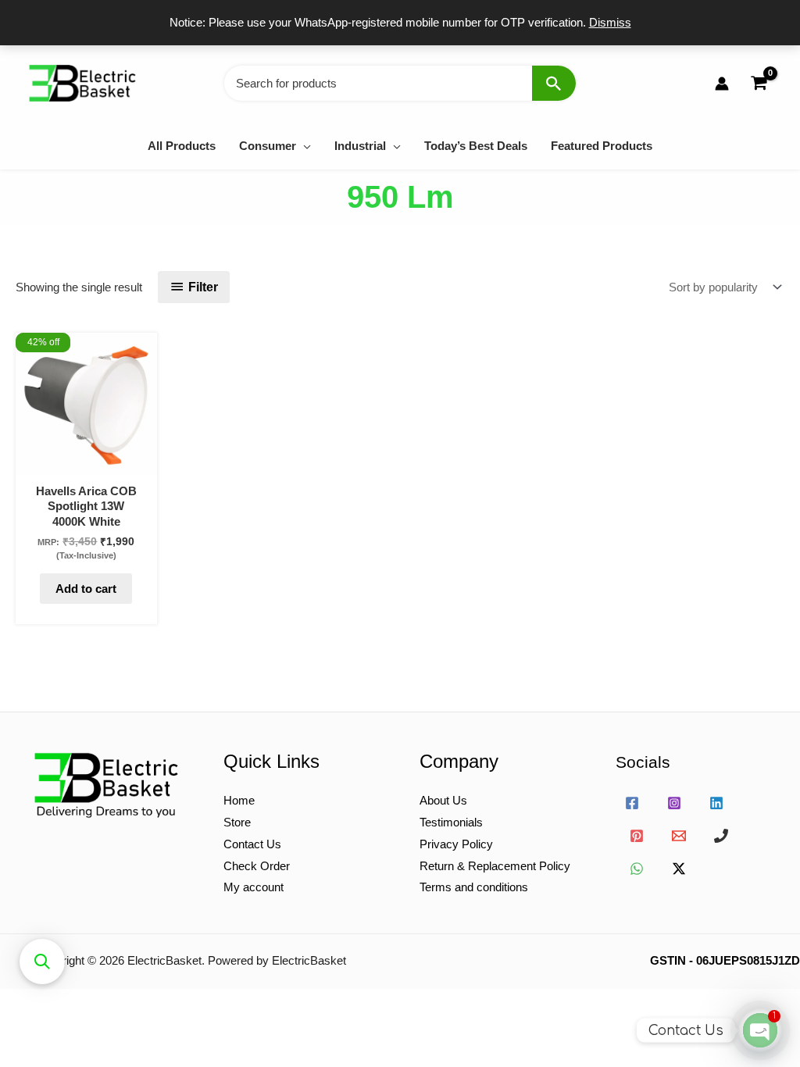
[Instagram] (674, 803)
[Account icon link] (722, 84)
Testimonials (451, 822)
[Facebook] (632, 803)
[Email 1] (678, 835)
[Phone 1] (721, 835)
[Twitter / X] (678, 868)
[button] (303, 145)
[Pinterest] (636, 835)
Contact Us (252, 844)
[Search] (554, 83)
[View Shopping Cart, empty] (759, 83)
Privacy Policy (456, 844)
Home (239, 800)
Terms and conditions (474, 887)
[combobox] (400, 83)
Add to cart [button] (85, 588)
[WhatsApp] (636, 868)
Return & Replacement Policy (495, 866)
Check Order (256, 866)
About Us (443, 800)
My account (253, 887)
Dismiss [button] (610, 22)
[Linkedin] (716, 803)
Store (237, 822)
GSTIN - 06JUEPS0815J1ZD (725, 960)
